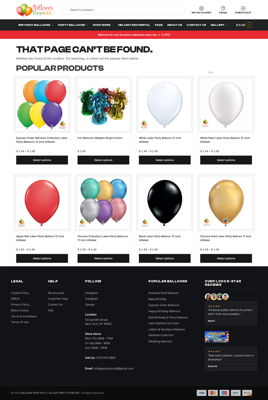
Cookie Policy (20, 293)
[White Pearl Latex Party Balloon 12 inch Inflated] (226, 104)
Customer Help (58, 298)
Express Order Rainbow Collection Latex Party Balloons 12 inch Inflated (41, 139)
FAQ (50, 310)
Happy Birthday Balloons (164, 311)
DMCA (15, 298)
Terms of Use (20, 322)
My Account (201, 12)
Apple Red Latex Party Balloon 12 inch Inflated (40, 238)
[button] (244, 25)
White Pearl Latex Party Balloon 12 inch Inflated (225, 139)
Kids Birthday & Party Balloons (168, 317)
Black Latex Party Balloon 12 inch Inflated (160, 238)
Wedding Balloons (160, 341)
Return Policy (20, 310)
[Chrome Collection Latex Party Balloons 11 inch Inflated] (103, 202)
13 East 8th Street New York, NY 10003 (98, 322)
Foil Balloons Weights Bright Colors (100, 137)
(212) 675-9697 (106, 357)
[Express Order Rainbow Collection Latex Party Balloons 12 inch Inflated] (42, 104)
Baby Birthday (157, 299)
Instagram (91, 293)
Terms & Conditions (24, 316)
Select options (42, 160)
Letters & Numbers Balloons (166, 329)
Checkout (243, 12)
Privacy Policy (20, 304)
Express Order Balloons (163, 305)
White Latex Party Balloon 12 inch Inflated (160, 139)
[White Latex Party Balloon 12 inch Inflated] (164, 104)
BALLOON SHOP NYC (33, 392)
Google (89, 304)
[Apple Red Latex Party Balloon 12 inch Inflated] (42, 202)
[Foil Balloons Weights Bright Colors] (103, 104)
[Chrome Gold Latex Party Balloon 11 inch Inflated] (226, 202)
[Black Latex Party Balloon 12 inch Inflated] (164, 202)
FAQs (223, 12)
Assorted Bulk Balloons (163, 293)
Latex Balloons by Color (163, 323)
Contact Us (55, 304)
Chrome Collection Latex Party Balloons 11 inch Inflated (103, 238)
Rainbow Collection (161, 335)
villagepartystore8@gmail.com (114, 368)
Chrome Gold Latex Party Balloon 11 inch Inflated (225, 238)
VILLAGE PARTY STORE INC (64, 392)
